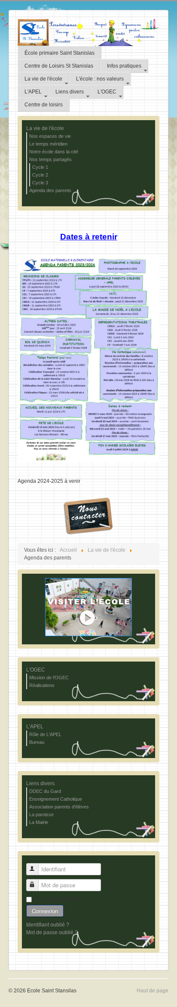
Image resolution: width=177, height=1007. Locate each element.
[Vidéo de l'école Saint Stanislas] (88, 607)
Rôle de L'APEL (45, 734)
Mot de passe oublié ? (52, 932)
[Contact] (88, 515)
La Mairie (38, 822)
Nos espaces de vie (50, 136)
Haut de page (152, 991)
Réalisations (42, 685)
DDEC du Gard (45, 791)
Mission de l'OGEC (49, 677)
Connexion (45, 911)
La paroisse (41, 814)
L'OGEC (35, 670)
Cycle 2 (40, 174)
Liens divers (40, 783)
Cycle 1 (40, 167)
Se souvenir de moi (57, 898)
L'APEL (34, 727)
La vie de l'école (45, 128)
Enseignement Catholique (55, 799)
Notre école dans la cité (53, 151)
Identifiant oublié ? (47, 925)
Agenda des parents (50, 190)
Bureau (36, 742)
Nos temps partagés (50, 159)
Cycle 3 (40, 182)
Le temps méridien (48, 143)
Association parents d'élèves (59, 806)
